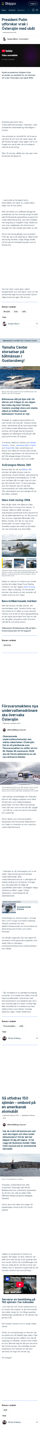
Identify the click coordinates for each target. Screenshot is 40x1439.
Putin (16, 311)
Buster (33, 442)
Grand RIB (10, 448)
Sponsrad (7, 645)
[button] (34, 545)
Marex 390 (27, 469)
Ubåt (24, 311)
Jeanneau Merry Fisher (26, 445)
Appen (30, 10)
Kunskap (21, 10)
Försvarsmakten (9, 1026)
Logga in (33, 3)
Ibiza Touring (29, 587)
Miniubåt (7, 311)
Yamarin (5, 445)
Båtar (4, 10)
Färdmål (11, 10)
